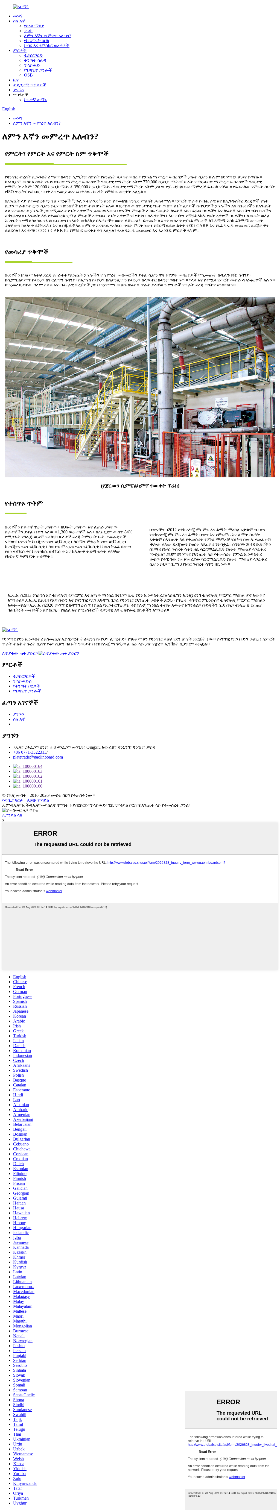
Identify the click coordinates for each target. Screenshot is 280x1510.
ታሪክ (28, 30)
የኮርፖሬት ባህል (36, 40)
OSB (28, 75)
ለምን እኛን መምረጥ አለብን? (47, 35)
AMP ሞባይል (38, 800)
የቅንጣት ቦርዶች (26, 686)
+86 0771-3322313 (29, 752)
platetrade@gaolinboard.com (38, 757)
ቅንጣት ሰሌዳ (35, 60)
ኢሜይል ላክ (12, 815)
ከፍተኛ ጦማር (35, 99)
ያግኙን (18, 89)
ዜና (16, 80)
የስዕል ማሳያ (34, 25)
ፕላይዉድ (32, 65)
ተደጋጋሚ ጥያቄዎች (29, 85)
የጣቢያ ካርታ (12, 800)
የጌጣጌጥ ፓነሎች (38, 70)
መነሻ (17, 16)
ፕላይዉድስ (22, 681)
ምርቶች (20, 50)
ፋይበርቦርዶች (24, 676)
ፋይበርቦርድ (33, 55)
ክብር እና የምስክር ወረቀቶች (46, 45)
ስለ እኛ (19, 21)
